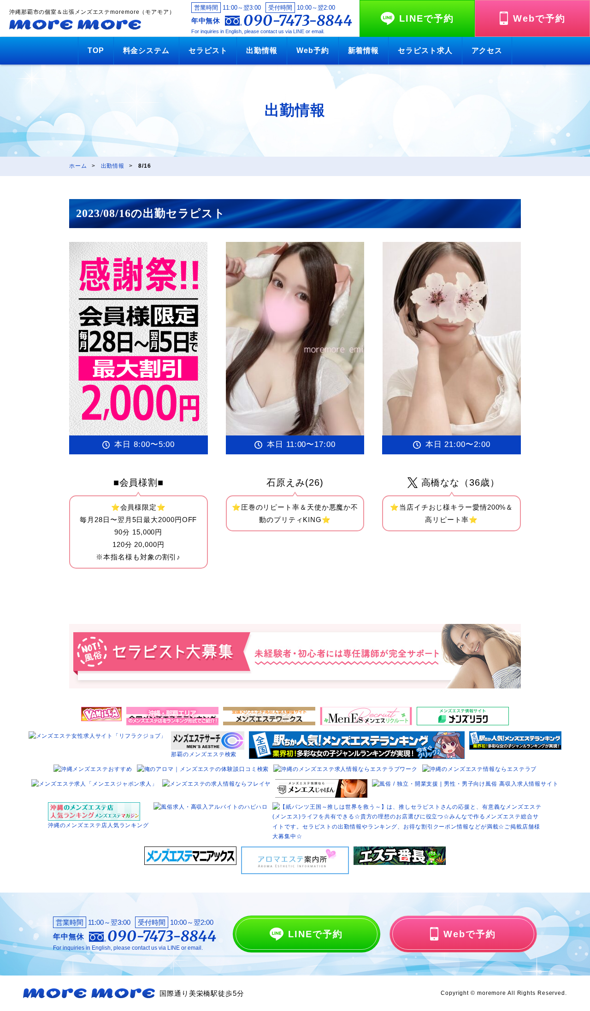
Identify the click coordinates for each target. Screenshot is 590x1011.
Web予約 (312, 50)
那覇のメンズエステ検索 (203, 754)
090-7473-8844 (298, 20)
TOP (96, 50)
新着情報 (363, 50)
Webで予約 (539, 18)
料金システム (146, 50)
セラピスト (208, 50)
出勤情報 (261, 50)
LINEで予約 (426, 18)
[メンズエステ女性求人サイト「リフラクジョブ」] (98, 736)
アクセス (487, 50)
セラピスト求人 (425, 50)
